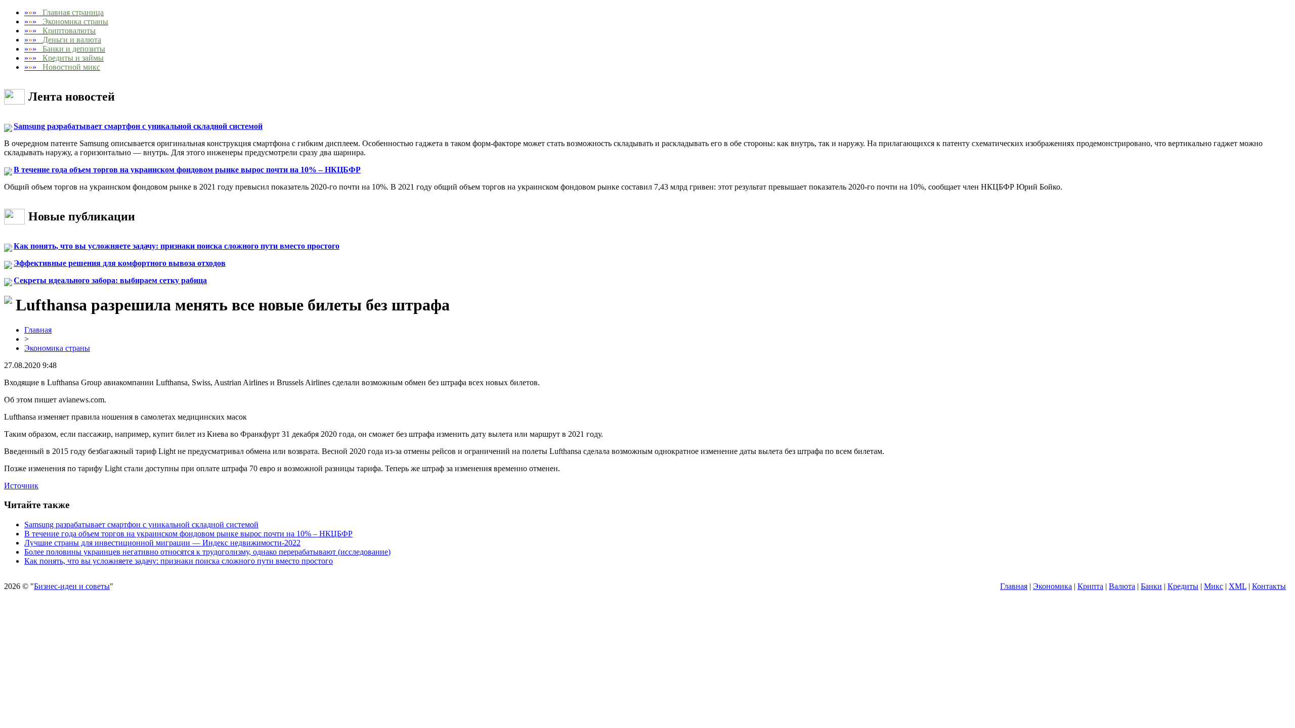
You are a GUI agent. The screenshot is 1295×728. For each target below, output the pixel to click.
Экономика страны (57, 348)
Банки (1151, 586)
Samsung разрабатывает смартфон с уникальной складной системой (138, 126)
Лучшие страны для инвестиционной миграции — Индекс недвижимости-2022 (162, 542)
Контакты (1269, 586)
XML (1237, 586)
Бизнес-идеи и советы (72, 586)
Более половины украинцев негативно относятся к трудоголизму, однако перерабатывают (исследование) (207, 552)
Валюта (1122, 586)
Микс (1213, 586)
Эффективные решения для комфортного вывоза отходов (120, 263)
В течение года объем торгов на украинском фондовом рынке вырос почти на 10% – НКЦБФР (187, 169)
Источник (21, 485)
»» (64, 12)
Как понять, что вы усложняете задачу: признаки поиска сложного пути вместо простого (176, 246)
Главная (38, 330)
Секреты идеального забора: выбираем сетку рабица (110, 280)
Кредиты (1183, 586)
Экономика (1052, 586)
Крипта (1090, 586)
